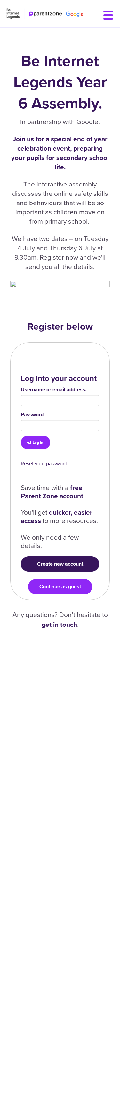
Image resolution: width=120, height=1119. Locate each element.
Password (32, 414)
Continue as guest (60, 586)
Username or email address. (53, 389)
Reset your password (44, 464)
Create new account (60, 564)
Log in (37, 442)
